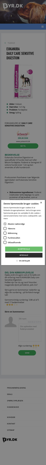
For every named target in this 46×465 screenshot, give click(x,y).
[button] (23, 260)
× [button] (41, 203)
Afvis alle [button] (24, 255)
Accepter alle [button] (24, 249)
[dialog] (23, 232)
